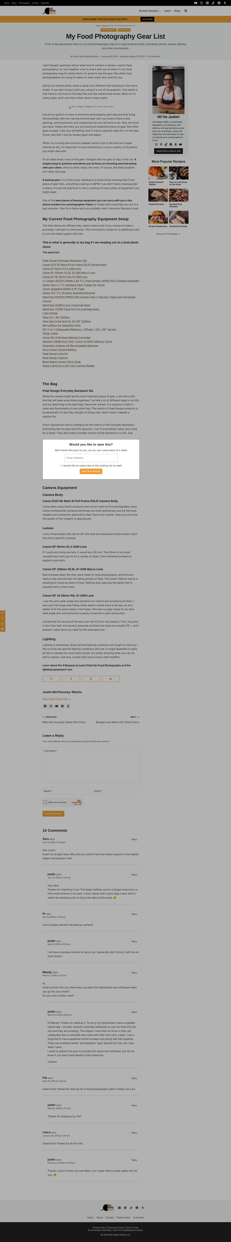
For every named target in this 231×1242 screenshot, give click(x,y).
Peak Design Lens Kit (55, 353)
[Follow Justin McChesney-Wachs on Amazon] (68, 706)
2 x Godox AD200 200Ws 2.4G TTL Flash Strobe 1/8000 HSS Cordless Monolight (91, 280)
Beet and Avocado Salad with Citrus (64, 720)
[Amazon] (225, 3)
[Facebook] (219, 3)
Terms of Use (132, 1227)
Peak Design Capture (55, 357)
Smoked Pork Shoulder (175, 205)
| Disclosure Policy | (116, 1227)
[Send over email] (111, 679)
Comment (51, 750)
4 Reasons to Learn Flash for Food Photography (91, 665)
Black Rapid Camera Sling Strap (62, 361)
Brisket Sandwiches (158, 226)
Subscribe (45, 3)
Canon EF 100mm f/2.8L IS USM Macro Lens (69, 272)
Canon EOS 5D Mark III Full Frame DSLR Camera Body (75, 264)
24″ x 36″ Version (105, 329)
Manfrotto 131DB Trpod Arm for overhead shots (71, 309)
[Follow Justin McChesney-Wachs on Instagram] (50, 706)
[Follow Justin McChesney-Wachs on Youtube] (56, 706)
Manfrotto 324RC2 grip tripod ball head (66, 305)
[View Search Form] (185, 10)
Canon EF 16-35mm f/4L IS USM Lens (65, 276)
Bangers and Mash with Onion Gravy (118, 720)
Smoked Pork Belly (178, 226)
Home (6, 3)
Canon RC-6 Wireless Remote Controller (67, 337)
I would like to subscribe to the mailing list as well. (92, 465)
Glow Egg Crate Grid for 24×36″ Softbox (67, 321)
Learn (167, 10)
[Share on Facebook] (71, 679)
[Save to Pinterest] (51, 679)
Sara (46, 839)
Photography (24, 3)
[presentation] (158, 172)
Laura (46, 1132)
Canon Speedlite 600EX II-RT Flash (63, 289)
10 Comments (153, 56)
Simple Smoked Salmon (156, 183)
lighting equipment (54, 669)
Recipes (174, 234)
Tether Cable (50, 333)
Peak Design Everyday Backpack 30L (65, 260)
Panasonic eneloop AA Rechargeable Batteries (70, 345)
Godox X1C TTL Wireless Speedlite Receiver (69, 293)
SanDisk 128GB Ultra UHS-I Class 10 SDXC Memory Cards (77, 341)
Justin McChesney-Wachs (85, 56)
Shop (177, 10)
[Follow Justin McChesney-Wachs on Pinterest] (62, 706)
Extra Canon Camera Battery (60, 349)
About (14, 3)
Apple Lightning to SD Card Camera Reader (69, 365)
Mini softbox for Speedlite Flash (62, 325)
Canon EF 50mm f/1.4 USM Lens (62, 268)
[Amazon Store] (142, 1207)
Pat (45, 1077)
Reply (134, 839)
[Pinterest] (207, 3)
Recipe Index (123, 1217)
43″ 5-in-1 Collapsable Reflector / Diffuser (68, 329)
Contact (35, 3)
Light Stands (50, 313)
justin (51, 874)
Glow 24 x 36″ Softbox (56, 317)
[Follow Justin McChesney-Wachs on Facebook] (45, 706)
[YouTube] (196, 3)
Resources (106, 25)
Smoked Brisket (156, 204)
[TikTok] (213, 3)
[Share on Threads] (91, 679)
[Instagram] (202, 3)
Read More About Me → (57, 698)
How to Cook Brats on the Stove (178, 183)
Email (98, 791)
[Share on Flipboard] (2, 629)
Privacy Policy (99, 1227)
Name (48, 791)
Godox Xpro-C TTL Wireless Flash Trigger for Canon (74, 285)
